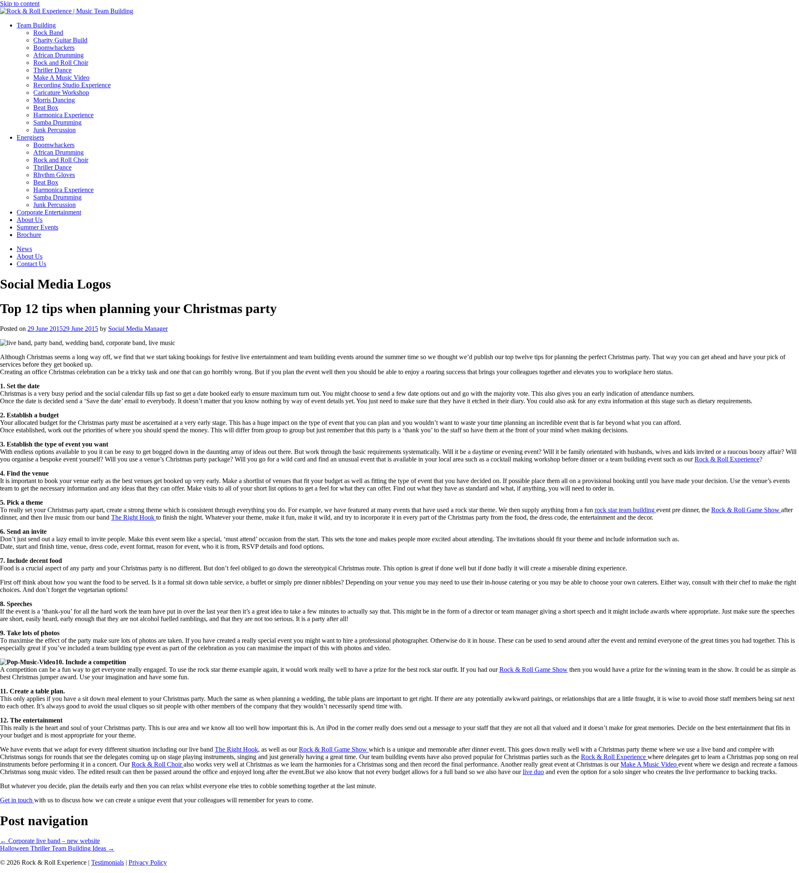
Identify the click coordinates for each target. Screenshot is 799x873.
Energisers (30, 137)
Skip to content (20, 3)
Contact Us (31, 263)
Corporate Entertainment (49, 212)
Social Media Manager (138, 328)
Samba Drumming (57, 122)
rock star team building (625, 509)
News (24, 248)
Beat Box (45, 107)
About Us (29, 219)
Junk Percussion (54, 129)
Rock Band (48, 32)
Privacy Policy (148, 862)
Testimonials (107, 862)
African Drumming (58, 55)
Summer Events (37, 227)
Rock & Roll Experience (727, 459)
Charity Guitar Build (60, 40)
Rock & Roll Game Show (746, 509)
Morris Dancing (54, 100)
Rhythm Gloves (54, 174)
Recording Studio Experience (72, 85)
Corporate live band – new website (50, 840)
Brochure (29, 234)
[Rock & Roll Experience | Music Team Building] (66, 11)
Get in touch (17, 800)
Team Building (36, 25)
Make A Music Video (61, 77)
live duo (533, 771)
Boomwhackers (53, 47)
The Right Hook (133, 517)
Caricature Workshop (61, 92)
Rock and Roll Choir (60, 62)
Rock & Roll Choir (158, 764)
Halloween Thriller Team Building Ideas (57, 848)
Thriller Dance (52, 70)
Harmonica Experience (63, 114)
